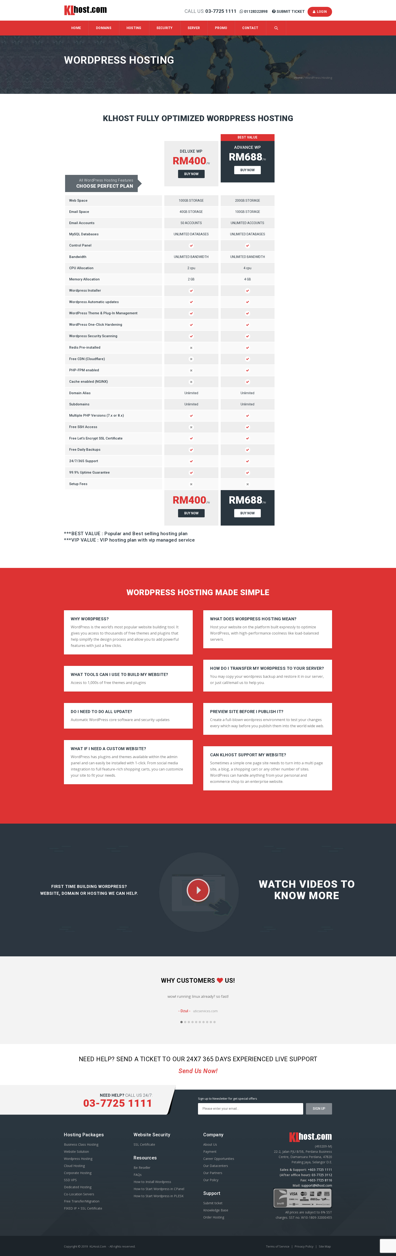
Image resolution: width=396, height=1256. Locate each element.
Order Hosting (213, 1217)
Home (76, 28)
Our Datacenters (215, 1166)
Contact (250, 28)
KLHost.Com (98, 1246)
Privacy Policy (304, 1246)
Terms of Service (278, 1246)
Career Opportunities (218, 1158)
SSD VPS (70, 1180)
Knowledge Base (215, 1210)
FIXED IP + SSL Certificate (83, 1208)
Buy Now (191, 174)
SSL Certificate (144, 1144)
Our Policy (210, 1180)
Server (194, 28)
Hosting (133, 28)
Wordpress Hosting (78, 1158)
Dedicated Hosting (77, 1187)
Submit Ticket (290, 11)
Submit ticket (213, 1203)
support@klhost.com (316, 1185)
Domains (103, 28)
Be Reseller (142, 1167)
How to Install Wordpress (152, 1182)
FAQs (138, 1174)
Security (165, 28)
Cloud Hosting (74, 1166)
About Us (210, 1144)
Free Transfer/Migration (81, 1201)
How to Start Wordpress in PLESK (159, 1196)
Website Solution (76, 1151)
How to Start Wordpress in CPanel (159, 1189)
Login (321, 12)
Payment (210, 1151)
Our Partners (212, 1173)
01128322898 (255, 11)
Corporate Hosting (77, 1173)
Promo (221, 28)
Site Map (325, 1246)
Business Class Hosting (81, 1144)
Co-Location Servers (79, 1194)
